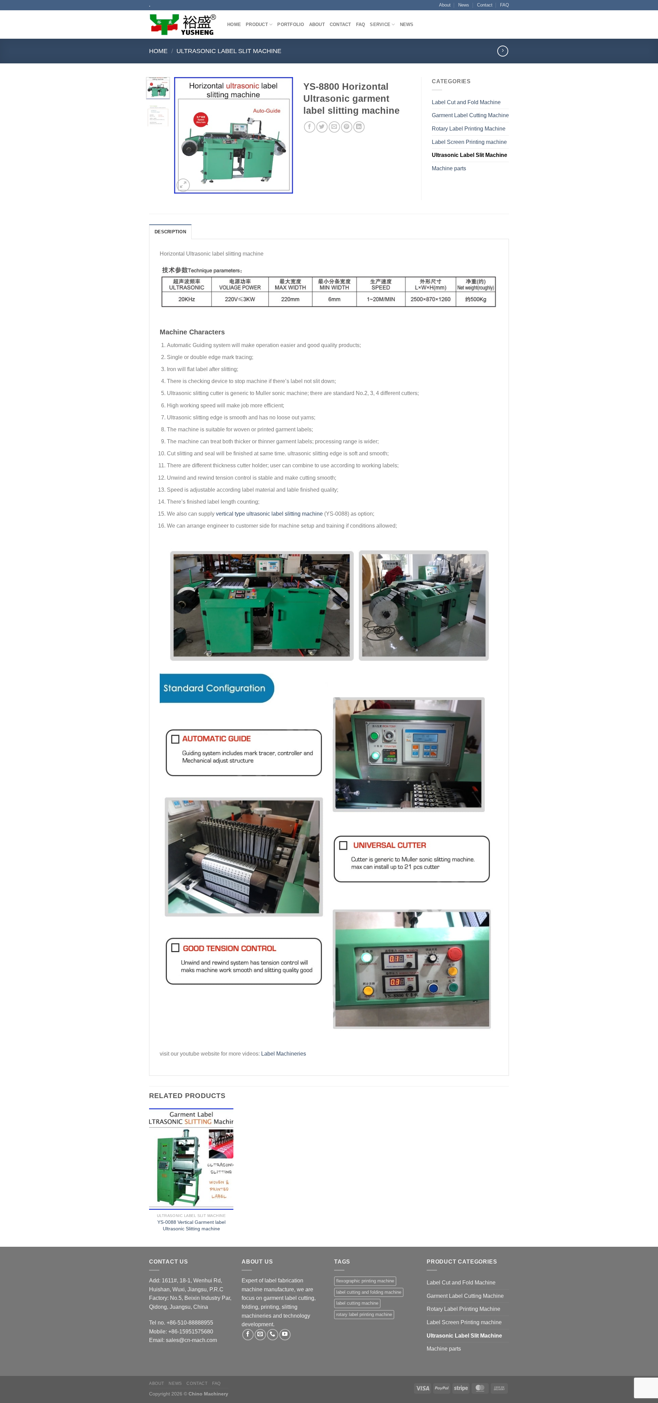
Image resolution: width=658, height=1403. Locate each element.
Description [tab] (170, 231)
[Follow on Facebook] (248, 1334)
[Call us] (272, 1334)
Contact (484, 5)
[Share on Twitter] (322, 127)
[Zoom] (183, 185)
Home (234, 24)
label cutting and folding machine (368, 1292)
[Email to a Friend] (334, 127)
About (445, 5)
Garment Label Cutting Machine (470, 115)
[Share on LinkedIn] (359, 127)
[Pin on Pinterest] (346, 127)
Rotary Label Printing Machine (468, 129)
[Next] (282, 135)
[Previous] (185, 135)
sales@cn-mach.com (191, 1340)
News (463, 5)
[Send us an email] (260, 1334)
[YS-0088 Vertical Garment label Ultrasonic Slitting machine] (191, 1159)
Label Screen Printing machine (469, 142)
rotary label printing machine (364, 1314)
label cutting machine (357, 1303)
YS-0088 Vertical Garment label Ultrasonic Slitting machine (191, 1225)
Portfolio (290, 24)
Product (257, 24)
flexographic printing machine (365, 1280)
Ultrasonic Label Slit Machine (228, 50)
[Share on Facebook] (309, 127)
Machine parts (449, 168)
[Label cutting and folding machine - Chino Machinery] (183, 25)
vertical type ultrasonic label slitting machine (269, 514)
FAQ (504, 5)
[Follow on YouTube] (285, 1334)
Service (380, 24)
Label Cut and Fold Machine (466, 102)
